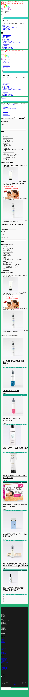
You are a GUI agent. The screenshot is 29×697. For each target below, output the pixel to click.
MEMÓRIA (6, 148)
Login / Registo (4, 658)
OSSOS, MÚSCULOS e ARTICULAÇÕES (13, 149)
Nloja (14, 684)
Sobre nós (2, 639)
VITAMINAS (6, 159)
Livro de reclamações (3, 653)
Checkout (3, 661)
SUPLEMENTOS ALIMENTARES (11, 154)
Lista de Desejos (4, 662)
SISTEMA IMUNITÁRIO (12, 156)
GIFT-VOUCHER (7, 145)
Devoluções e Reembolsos (3, 643)
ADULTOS (5, 136)
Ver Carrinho (3, 660)
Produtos (2, 640)
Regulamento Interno (3, 649)
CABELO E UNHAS (8, 138)
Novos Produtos (7, 35)
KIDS (4, 147)
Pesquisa (21, 118)
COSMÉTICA (6, 140)
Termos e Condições (3, 642)
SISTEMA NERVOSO (11, 157)
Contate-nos (3, 659)
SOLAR (5, 153)
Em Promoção (6, 36)
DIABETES (6, 143)
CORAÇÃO (6, 139)
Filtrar (2, 131)
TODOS (5, 37)
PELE (4, 150)
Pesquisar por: (3, 118)
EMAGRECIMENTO (8, 144)
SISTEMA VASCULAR (8, 152)
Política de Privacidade (3, 645)
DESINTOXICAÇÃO (8, 141)
